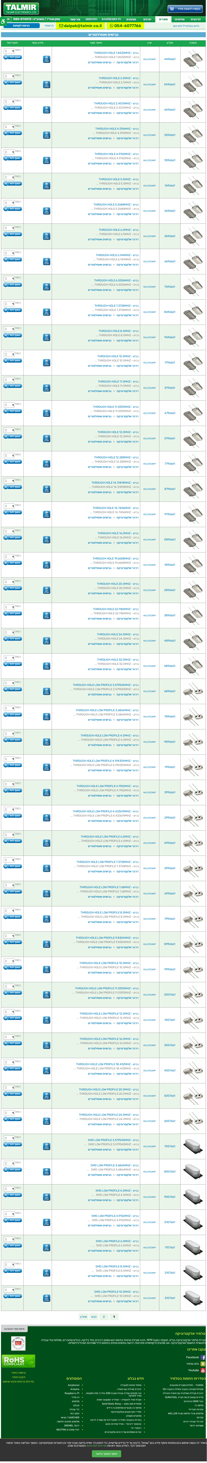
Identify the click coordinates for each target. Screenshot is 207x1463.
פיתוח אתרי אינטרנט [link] (14, 1328)
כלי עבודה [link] (74, 1409)
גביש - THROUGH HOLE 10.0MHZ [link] (118, 356)
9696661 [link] (169, 337)
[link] (21, 8)
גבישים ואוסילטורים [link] (99, 62)
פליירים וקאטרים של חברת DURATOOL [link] (184, 1397)
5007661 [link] (169, 1096)
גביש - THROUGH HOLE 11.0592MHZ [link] (116, 407)
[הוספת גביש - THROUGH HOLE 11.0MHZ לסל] (12, 385)
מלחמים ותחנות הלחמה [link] (68, 1421)
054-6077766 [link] (127, 25)
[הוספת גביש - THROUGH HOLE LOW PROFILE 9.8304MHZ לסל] (12, 941)
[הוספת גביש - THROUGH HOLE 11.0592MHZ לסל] (12, 410)
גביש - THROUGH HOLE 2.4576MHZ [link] (116, 103)
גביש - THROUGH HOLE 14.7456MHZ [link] (116, 508)
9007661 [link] (169, 1197)
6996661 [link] (169, 893)
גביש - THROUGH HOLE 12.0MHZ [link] (118, 432)
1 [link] (114, 1317)
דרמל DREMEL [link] (71, 1425)
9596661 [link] (169, 160)
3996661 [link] (169, 792)
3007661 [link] (169, 1045)
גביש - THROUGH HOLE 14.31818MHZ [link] (115, 482)
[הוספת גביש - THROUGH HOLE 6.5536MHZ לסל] (12, 284)
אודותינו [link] (180, 19)
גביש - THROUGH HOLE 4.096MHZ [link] (117, 128)
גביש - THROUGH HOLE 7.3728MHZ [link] (117, 305)
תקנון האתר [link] (18, 1377)
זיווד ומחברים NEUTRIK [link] (67, 1429)
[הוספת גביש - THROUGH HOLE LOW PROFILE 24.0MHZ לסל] (12, 1118)
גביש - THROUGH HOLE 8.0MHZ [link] (119, 331)
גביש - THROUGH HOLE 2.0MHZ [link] (119, 78)
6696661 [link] (169, 261)
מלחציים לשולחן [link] (133, 1415)
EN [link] (7, 19)
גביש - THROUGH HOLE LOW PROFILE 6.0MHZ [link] (110, 836)
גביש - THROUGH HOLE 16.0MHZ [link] (118, 533)
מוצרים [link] (163, 19)
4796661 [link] (169, 413)
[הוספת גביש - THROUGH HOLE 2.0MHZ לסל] (12, 82)
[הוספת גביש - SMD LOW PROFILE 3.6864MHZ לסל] (12, 1169)
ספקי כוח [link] (74, 1413)
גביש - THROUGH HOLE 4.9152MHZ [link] (117, 154)
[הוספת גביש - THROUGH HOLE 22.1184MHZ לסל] (12, 613)
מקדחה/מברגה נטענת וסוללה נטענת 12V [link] (183, 1389)
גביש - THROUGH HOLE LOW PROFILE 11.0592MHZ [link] (107, 988)
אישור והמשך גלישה (106, 1453)
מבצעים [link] (131, 19)
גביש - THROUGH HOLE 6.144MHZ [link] (117, 255)
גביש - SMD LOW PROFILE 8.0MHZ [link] (117, 1266)
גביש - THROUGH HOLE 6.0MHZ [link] (119, 230)
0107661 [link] (169, 1222)
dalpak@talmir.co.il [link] (82, 25)
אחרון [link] (83, 1317)
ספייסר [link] (199, 1417)
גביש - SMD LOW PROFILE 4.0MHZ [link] (117, 1190)
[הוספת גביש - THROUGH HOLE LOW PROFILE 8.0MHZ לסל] (12, 916)
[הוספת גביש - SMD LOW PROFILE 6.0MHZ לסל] (12, 1245)
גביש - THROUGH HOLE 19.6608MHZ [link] (116, 558)
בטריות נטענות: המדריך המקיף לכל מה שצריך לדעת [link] (115, 1420)
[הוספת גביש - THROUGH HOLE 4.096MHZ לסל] (12, 132)
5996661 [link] (169, 868)
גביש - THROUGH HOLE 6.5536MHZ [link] (116, 280)
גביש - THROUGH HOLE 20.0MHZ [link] (118, 584)
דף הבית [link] (196, 19)
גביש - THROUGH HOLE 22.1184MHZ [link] (116, 609)
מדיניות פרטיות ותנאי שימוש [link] (18, 1381)
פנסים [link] (76, 1405)
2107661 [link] (170, 1272)
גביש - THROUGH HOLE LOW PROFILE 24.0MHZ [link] (109, 1115)
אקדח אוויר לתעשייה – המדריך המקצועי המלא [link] (119, 1399)
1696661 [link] (170, 185)
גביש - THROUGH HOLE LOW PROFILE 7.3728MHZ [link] (108, 862)
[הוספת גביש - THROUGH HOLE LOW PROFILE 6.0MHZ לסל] (12, 840)
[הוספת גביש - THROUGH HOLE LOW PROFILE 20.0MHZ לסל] (12, 1093)
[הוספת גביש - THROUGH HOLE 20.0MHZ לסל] (12, 587)
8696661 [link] (169, 312)
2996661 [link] (169, 817)
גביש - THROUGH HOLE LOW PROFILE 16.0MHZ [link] (109, 1039)
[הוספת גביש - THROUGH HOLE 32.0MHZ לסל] (12, 663)
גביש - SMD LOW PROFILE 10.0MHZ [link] (116, 1291)
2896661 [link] (169, 590)
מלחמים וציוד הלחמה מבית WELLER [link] (185, 1413)
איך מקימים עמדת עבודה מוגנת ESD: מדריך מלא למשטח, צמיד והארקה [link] (113, 1394)
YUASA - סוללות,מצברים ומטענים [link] (186, 1385)
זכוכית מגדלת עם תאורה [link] (129, 1389)
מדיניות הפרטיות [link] (96, 1445)
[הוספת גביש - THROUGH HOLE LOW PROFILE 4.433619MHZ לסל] (12, 815)
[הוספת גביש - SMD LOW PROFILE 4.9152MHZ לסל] (12, 1220)
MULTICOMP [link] (149, 59)
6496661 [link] (169, 109)
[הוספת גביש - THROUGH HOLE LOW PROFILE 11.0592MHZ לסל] (12, 992)
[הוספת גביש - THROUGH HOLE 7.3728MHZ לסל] (12, 309)
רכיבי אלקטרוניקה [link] (128, 62)
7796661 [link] (170, 463)
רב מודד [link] (75, 1397)
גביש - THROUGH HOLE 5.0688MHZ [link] (116, 204)
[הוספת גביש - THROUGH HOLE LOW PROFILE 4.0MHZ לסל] (12, 739)
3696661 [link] (169, 236)
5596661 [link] (169, 135)
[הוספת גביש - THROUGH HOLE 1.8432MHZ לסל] (12, 56)
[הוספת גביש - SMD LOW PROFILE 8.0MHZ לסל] (12, 1270)
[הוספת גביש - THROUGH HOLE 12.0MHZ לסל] (12, 436)
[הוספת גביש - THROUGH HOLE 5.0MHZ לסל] (12, 183)
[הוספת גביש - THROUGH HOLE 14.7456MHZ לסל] (12, 512)
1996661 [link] (170, 767)
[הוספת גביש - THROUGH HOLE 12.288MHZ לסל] (12, 461)
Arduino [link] (74, 1389)
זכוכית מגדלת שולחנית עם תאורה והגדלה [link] (183, 1393)
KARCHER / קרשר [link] (70, 1417)
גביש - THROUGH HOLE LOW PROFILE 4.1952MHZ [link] (108, 786)
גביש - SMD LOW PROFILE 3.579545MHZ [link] (113, 1140)
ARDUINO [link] (91, 19)
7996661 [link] (169, 919)
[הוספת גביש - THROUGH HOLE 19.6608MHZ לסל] (12, 562)
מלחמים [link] (75, 1401)
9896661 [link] (169, 742)
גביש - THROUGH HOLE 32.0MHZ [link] (118, 659)
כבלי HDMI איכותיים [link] (193, 1401)
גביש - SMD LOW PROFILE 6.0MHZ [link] (117, 1241)
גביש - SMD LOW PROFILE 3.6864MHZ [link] (115, 1165)
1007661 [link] (169, 1020)
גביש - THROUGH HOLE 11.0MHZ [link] (118, 381)
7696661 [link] (169, 286)
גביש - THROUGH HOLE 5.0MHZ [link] (119, 179)
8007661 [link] (169, 1171)
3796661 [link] (169, 388)
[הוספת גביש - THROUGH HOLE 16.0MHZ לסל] (12, 537)
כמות (18, 50)
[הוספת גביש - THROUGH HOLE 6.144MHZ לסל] (12, 259)
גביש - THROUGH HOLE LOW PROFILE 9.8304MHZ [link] (107, 938)
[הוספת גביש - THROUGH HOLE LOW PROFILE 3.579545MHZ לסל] (12, 689)
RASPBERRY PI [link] (111, 19)
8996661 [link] (169, 944)
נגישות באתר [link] (18, 1372)
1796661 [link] (170, 362)
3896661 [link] (169, 615)
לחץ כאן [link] (186, 26)
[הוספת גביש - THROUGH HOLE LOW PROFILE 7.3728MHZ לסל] (12, 866)
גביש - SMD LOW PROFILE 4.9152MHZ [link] (115, 1216)
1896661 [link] (169, 565)
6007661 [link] (169, 1121)
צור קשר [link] (75, 19)
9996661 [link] (169, 969)
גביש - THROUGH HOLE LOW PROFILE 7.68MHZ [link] (109, 887)
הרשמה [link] (49, 25)
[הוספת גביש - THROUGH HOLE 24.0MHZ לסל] (12, 638)
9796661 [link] (169, 514)
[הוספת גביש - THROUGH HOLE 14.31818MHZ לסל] (12, 486)
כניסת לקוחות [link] (21, 25)
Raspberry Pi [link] (72, 1393)
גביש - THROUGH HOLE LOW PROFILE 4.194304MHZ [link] (106, 761)
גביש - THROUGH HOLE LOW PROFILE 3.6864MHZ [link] (107, 710)
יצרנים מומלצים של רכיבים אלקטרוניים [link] (123, 1432)
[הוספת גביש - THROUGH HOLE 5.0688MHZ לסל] (12, 208)
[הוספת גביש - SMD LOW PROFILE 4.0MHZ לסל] (12, 1194)
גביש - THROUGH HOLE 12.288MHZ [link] (116, 457)
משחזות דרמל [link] (196, 1425)
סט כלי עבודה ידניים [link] (193, 1421)
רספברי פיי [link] (136, 1428)
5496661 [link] (169, 84)
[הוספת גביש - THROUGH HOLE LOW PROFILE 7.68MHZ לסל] (12, 891)
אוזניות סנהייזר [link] (195, 1409)
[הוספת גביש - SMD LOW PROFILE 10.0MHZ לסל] (12, 1295)
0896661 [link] (169, 539)
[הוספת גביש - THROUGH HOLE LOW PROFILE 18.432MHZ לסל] (12, 1068)
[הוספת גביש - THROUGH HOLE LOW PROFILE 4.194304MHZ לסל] (12, 764)
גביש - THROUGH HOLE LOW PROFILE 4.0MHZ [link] (110, 735)
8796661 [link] (169, 489)
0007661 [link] (169, 994)
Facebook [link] (193, 1357)
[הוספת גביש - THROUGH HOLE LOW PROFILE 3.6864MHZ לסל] (12, 714)
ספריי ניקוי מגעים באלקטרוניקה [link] (126, 1411)
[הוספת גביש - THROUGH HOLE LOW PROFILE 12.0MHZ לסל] (12, 1017)
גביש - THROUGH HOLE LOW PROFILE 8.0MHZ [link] (110, 912)
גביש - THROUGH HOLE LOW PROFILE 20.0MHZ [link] (109, 1089)
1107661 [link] (170, 1247)
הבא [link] (94, 1317)
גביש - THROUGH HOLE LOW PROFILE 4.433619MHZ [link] (106, 811)
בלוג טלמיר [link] (193, 1364)
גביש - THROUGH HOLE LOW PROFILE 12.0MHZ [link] (109, 1013)
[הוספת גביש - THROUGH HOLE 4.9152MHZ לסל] (12, 158)
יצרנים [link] (147, 19)
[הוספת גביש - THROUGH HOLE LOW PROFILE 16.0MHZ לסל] (12, 1043)
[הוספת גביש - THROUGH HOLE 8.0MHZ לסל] (12, 335)
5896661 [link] (169, 666)
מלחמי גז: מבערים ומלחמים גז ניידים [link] (124, 1407)
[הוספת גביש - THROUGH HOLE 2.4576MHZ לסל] (12, 107)
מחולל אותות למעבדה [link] (130, 1385)
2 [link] (104, 1317)
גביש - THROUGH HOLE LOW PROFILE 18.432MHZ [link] (107, 1064)
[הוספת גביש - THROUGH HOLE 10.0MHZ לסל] (12, 360)
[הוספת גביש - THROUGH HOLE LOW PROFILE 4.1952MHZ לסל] (12, 790)
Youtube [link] (194, 1370)
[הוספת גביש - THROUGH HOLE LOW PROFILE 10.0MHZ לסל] (12, 967)
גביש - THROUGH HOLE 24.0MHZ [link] (118, 634)
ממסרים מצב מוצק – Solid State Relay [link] (121, 1403)
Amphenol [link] (73, 1385)
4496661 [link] (169, 59)
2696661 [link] (169, 211)
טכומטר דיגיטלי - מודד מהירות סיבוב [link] (123, 1424)
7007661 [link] (169, 1146)
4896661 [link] (169, 640)
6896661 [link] (169, 691)
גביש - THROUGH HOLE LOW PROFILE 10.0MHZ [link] (109, 963)
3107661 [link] (170, 1298)
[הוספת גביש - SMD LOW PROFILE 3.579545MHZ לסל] (12, 1144)
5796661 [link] (169, 438)
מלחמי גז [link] (199, 1405)
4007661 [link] (169, 1070)
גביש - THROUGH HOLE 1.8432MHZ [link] (116, 53)
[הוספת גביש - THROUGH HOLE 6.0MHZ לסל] (12, 233)
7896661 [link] (169, 716)
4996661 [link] (169, 843)
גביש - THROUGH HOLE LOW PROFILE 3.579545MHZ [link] (106, 685)
